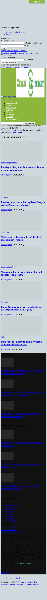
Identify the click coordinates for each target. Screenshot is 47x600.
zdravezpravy (6, 175)
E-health (4, 197)
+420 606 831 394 (8, 530)
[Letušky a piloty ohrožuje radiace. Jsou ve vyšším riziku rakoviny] (21, 160)
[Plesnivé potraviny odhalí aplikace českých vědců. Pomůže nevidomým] (21, 195)
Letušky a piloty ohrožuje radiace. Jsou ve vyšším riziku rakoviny (22, 168)
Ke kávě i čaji (11, 119)
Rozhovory (10, 114)
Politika (9, 105)
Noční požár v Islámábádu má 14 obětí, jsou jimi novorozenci (21, 238)
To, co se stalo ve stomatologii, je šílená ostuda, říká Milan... (20, 487)
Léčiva (3, 337)
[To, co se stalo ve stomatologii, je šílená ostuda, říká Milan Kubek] (7, 481)
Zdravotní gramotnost (9, 162)
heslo (26, 46)
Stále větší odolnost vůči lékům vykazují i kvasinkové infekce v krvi (22, 343)
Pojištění (9, 110)
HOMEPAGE (17, 132)
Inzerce (9, 34)
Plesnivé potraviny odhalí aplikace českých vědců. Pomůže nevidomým (23, 203)
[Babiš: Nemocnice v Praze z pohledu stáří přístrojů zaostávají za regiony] (21, 300)
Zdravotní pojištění (8, 267)
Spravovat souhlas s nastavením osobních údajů (20, 584)
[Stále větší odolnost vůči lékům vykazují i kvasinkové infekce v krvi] (21, 335)
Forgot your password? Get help (14, 51)
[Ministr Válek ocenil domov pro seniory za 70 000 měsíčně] (7, 459)
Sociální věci (11, 108)
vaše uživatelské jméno (33, 43)
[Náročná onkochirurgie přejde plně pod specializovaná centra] (21, 265)
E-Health (9, 117)
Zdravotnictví (11, 103)
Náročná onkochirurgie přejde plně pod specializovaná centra (21, 273)
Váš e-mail (28, 60)
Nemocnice (5, 232)
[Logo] (8, 97)
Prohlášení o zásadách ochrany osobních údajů (19, 53)
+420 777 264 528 (8, 527)
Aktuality (9, 101)
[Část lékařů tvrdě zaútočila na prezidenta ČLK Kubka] (7, 438)
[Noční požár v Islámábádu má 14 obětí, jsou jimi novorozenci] (21, 230)
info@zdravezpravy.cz (10, 532)
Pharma (9, 112)
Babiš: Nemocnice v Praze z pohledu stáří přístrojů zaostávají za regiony (22, 308)
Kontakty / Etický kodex (15, 32)
